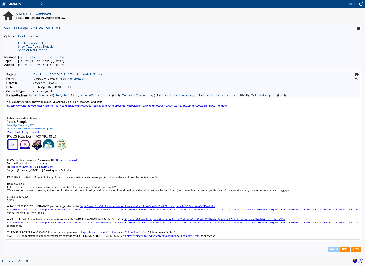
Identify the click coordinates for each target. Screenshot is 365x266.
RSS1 (345, 249)
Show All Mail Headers (32, 50)
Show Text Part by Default (35, 46)
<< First (24, 57)
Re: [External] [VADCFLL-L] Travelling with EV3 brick (67, 74)
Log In (351, 4)
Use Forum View (29, 36)
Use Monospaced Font (33, 43)
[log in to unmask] (73, 78)
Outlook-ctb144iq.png (179, 95)
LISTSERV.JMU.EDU (15, 261)
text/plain (39, 95)
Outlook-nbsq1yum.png (222, 95)
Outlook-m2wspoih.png (137, 95)
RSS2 (355, 249)
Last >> (58, 57)
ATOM (334, 249)
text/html (62, 95)
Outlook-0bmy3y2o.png (95, 95)
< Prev (35, 57)
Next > (46, 57)
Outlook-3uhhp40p (263, 95)
